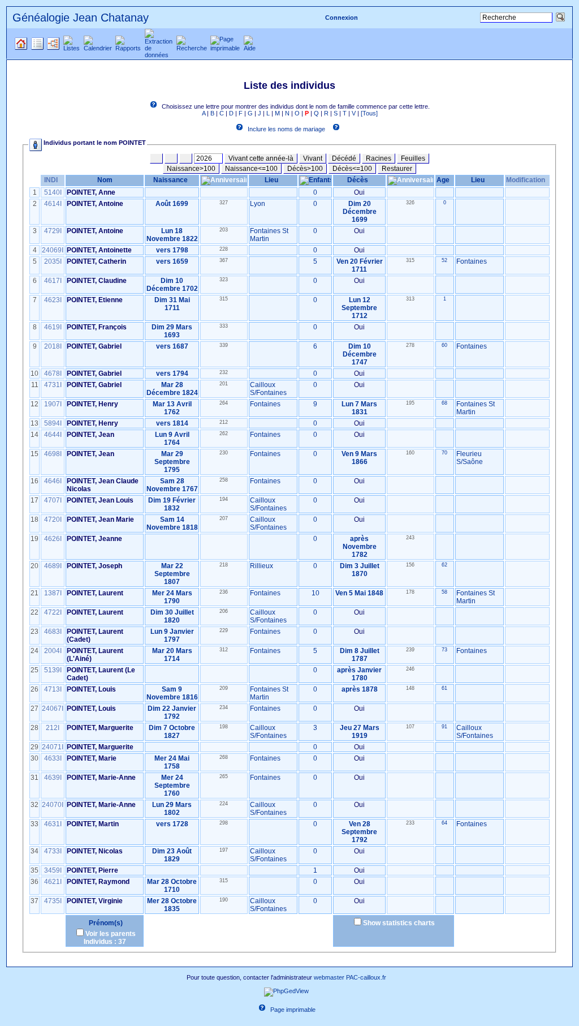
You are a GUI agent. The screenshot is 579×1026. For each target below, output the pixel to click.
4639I (53, 778)
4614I (53, 204)
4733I (53, 851)
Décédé (344, 158)
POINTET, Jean (90, 435)
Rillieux (261, 566)
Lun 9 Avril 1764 (172, 439)
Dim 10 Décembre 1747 (360, 354)
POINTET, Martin (93, 824)
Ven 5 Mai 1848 (359, 593)
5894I (53, 423)
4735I (53, 901)
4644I (53, 435)
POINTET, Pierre (92, 870)
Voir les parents (110, 934)
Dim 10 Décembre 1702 (172, 285)
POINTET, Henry (92, 404)
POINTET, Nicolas (95, 851)
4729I (53, 231)
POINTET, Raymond (98, 882)
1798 (180, 250)
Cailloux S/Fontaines (268, 389)
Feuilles (413, 158)
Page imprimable (293, 1009)
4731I (53, 385)
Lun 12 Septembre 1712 (359, 308)
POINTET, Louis (91, 689)
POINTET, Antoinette (99, 250)
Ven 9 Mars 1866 (359, 458)
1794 (180, 373)
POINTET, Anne (91, 192)
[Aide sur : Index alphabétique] (155, 106)
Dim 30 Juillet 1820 (172, 616)
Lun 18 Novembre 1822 (172, 235)
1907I (53, 404)
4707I (53, 500)
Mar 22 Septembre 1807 (172, 574)
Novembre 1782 (360, 551)
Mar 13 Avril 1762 (172, 408)
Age (443, 180)
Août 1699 (171, 204)
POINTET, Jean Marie (100, 519)
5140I (53, 192)
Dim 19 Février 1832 (172, 504)
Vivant (312, 158)
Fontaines (471, 261)
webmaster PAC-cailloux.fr (350, 977)
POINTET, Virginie (95, 901)
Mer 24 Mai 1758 (171, 762)
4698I (53, 454)
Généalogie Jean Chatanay (80, 17)
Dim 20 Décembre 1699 (360, 212)
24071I (52, 747)
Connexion (341, 17)
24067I (52, 708)
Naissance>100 (191, 169)
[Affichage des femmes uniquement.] (171, 158)
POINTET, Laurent (95, 593)
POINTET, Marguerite (100, 728)
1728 (180, 824)
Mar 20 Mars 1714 (172, 655)
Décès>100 (305, 169)
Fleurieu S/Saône (469, 458)
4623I (53, 300)
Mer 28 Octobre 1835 (172, 905)
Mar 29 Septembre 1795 (172, 462)
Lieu (271, 180)
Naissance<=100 (251, 169)
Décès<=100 (352, 169)
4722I (53, 612)
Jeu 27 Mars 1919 (359, 732)
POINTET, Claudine (97, 281)
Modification (525, 180)
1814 (180, 423)
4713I (53, 689)
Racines (378, 158)
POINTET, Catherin (96, 261)
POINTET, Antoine (95, 204)
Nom (105, 180)
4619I (53, 327)
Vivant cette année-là (260, 158)
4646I (53, 481)
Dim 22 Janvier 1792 (172, 712)
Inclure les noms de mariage (286, 129)
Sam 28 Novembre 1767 (172, 485)
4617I (53, 281)
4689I (53, 566)
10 (315, 593)
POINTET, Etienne (95, 300)
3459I (53, 870)
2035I (53, 261)
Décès (357, 180)
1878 (370, 689)
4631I (53, 824)
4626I (53, 539)
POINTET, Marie (91, 758)
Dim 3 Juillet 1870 (359, 570)
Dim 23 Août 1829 (172, 855)
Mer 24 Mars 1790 (172, 597)
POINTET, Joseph (94, 566)
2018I (53, 346)
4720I (53, 519)
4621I (53, 882)
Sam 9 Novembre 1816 (172, 693)
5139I (53, 670)
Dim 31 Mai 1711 (172, 304)
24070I (52, 805)
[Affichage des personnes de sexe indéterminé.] (185, 158)
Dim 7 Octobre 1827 (172, 732)
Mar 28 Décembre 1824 (172, 389)
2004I (53, 651)
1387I (53, 593)
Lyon (257, 204)
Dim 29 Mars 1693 (172, 331)
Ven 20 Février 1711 (359, 265)
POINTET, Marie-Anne (101, 778)
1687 (180, 346)
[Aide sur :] (338, 129)
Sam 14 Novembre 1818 (172, 523)
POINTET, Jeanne (94, 539)
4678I (53, 373)
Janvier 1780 (367, 674)
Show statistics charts (399, 923)
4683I (53, 632)
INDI (51, 180)
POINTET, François (97, 327)
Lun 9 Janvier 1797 (172, 635)
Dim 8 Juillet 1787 (359, 655)
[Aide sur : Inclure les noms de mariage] (241, 129)
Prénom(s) (105, 923)
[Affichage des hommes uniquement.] (156, 158)
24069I (52, 250)
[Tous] (369, 113)
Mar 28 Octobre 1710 (172, 886)
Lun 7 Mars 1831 (359, 408)
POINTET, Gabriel (94, 346)
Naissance (170, 180)
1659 (180, 261)
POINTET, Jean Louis (100, 500)
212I (52, 728)
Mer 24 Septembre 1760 (172, 785)
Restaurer (397, 169)
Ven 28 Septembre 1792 (359, 832)
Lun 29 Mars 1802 (172, 809)
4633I (53, 758)
